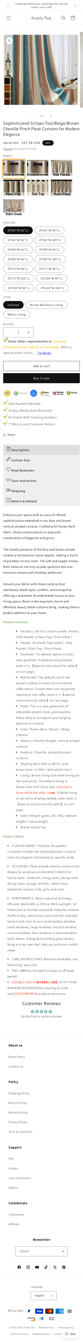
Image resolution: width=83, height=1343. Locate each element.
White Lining (17, 314)
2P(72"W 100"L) (19, 278)
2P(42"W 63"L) (18, 230)
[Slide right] (51, 115)
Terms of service (19, 1333)
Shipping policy (41, 1333)
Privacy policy (66, 1327)
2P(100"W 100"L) (52, 288)
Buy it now (41, 378)
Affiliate (14, 1224)
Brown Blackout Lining (46, 305)
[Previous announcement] (8, 5)
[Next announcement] (75, 5)
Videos (13, 1188)
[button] (8, 18)
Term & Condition (21, 1132)
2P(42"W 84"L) (49, 230)
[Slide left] (32, 115)
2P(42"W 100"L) (50, 240)
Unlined (13, 305)
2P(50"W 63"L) (18, 249)
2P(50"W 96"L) (18, 259)
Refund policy (46, 1327)
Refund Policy (18, 1112)
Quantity (8, 324)
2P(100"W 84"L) (52, 278)
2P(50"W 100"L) (50, 259)
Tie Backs (44, 353)
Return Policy (18, 1103)
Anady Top (29, 1327)
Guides (13, 1168)
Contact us (16, 1066)
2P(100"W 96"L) (19, 288)
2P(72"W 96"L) (49, 269)
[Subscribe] (62, 1251)
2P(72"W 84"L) (18, 269)
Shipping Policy (19, 1093)
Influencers (16, 1214)
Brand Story (17, 1057)
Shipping (7, 148)
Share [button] (11, 435)
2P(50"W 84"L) (49, 249)
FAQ (11, 1158)
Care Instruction (20, 1178)
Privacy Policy (18, 1122)
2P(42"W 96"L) (18, 240)
